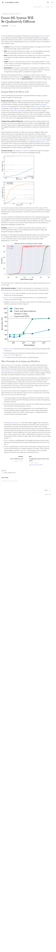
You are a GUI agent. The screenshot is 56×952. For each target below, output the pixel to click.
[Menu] (3, 2)
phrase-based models (41, 138)
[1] (45, 106)
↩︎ (10, 438)
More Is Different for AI (11, 14)
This (5, 357)
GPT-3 (27, 151)
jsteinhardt (5, 26)
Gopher (16, 302)
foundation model (44, 142)
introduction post (9, 365)
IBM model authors (14, 423)
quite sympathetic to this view (9, 371)
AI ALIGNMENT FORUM (12, 2)
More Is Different (44, 36)
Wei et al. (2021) (8, 349)
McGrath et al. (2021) (10, 293)
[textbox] (26, 482)
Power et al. (15, 228)
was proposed (37, 106)
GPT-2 (22, 151)
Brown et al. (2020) (9, 355)
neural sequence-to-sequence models (36, 140)
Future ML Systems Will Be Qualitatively (18, 20)
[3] (32, 387)
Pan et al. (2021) (8, 297)
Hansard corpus (17, 110)
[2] (14, 379)
